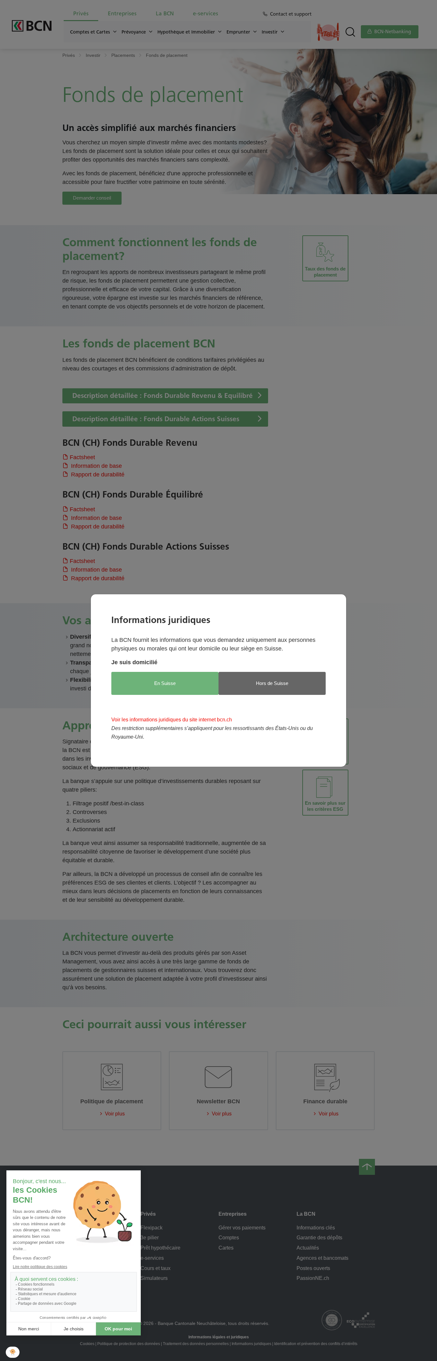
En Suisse (165, 683)
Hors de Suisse (272, 683)
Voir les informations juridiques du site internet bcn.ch (171, 719)
